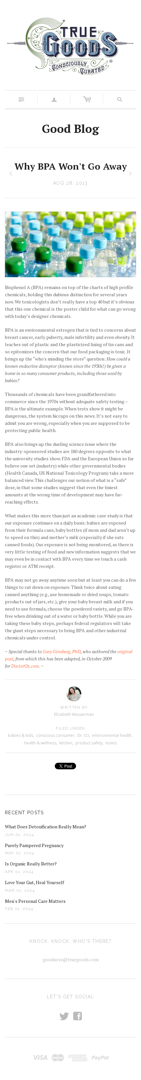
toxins (111, 743)
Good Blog (70, 128)
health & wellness (40, 743)
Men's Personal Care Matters (35, 901)
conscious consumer (55, 735)
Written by (74, 707)
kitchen (65, 743)
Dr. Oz (83, 735)
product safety (89, 743)
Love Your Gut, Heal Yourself (34, 882)
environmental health (111, 735)
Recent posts (24, 812)
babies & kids (20, 735)
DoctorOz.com (25, 666)
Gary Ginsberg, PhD (62, 651)
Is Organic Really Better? (31, 864)
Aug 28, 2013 (70, 183)
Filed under (70, 728)
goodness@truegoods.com (71, 959)
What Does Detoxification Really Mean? (45, 826)
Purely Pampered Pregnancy (34, 845)
